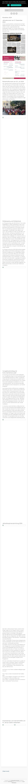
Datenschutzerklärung (16, 5)
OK (8, 5)
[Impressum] (5, 771)
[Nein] (26, 3)
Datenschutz (10, 781)
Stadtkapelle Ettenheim (15, 780)
